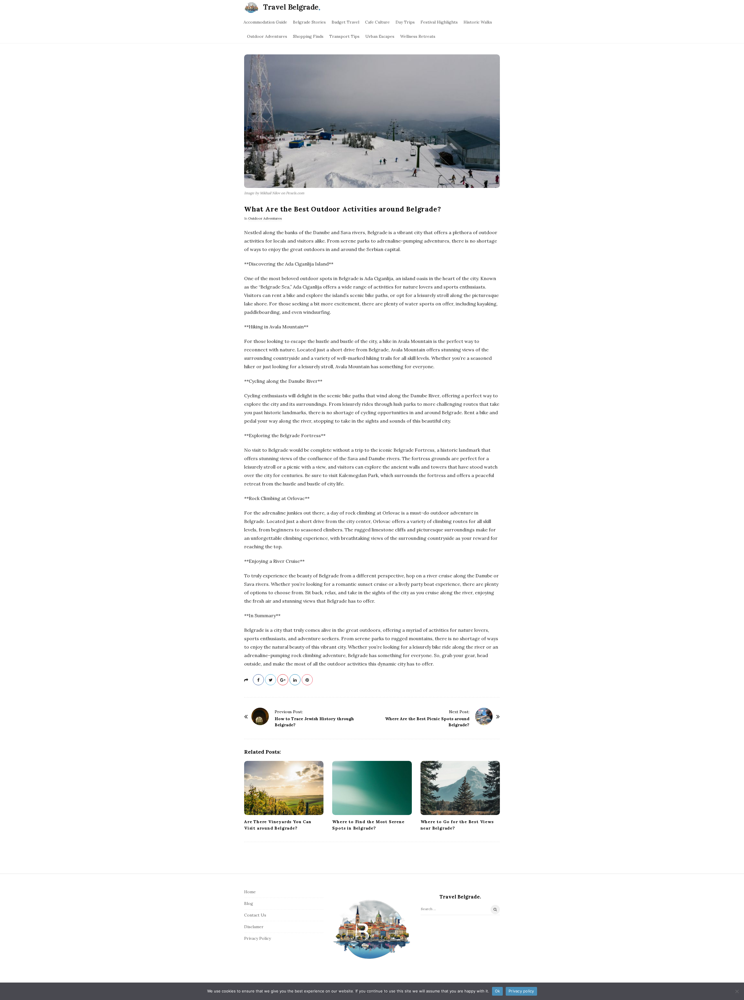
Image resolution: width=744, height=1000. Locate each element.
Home (250, 891)
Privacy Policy (257, 938)
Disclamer (254, 926)
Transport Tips (344, 36)
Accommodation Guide (265, 22)
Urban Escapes (379, 36)
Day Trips (405, 22)
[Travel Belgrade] (253, 7)
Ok (497, 991)
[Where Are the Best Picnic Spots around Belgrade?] (484, 716)
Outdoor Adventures (267, 36)
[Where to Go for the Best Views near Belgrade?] (460, 788)
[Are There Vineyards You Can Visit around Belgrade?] (283, 788)
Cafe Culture (377, 22)
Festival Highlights (439, 22)
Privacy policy (521, 991)
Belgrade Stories (309, 22)
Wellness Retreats (417, 36)
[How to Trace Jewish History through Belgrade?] (260, 716)
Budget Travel (345, 22)
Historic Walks (478, 22)
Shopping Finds (308, 36)
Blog (248, 903)
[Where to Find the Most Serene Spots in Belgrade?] (372, 788)
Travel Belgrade (291, 7)
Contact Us (255, 915)
